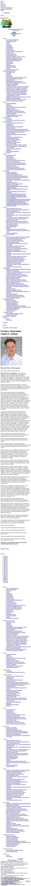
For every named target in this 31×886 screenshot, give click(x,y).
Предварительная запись (12, 225)
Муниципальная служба (9, 70)
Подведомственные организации (14, 126)
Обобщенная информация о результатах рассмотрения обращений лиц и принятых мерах (18, 306)
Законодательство (10, 80)
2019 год (5, 564)
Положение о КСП (11, 155)
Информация (6, 12)
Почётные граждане (11, 54)
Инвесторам (6, 268)
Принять (28, 881)
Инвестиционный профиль (13, 298)
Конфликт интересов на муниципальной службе (18, 96)
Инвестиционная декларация (13, 277)
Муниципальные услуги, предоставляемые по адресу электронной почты (17, 210)
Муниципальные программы (13, 178)
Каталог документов (11, 172)
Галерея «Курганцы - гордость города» (15, 56)
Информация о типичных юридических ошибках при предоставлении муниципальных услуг (18, 230)
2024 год (5, 557)
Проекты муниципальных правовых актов (16, 129)
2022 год (5, 560)
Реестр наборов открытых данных (14, 313)
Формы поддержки (11, 288)
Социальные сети (10, 310)
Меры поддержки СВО (12, 220)
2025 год (5, 556)
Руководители (9, 124)
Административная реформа (13, 139)
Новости (8, 104)
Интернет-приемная (11, 113)
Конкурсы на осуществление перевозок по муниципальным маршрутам (16, 249)
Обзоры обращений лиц (12, 304)
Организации (9, 48)
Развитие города (10, 50)
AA (1, 5)
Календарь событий (11, 67)
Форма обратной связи (12, 294)
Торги (4, 235)
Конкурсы (8, 74)
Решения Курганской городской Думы (15, 112)
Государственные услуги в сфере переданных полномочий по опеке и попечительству (17, 218)
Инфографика (9, 47)
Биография (9, 118)
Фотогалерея (9, 61)
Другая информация (11, 226)
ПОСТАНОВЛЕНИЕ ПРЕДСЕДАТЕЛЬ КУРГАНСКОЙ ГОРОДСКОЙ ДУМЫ (16, 195)
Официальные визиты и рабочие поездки (16, 144)
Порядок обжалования (11, 173)
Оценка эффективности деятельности (15, 131)
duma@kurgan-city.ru (9, 871)
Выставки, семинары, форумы (13, 290)
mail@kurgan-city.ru (8, 866)
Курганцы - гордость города (10, 327)
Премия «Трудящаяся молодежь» (14, 59)
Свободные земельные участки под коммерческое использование (15, 262)
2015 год (5, 569)
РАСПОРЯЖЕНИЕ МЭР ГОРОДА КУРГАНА (17, 200)
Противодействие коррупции (13, 60)
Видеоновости (9, 63)
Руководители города (11, 55)
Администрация (7, 121)
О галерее (5, 582)
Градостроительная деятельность (14, 51)
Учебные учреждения (11, 85)
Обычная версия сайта (6, 9)
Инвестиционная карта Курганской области (17, 275)
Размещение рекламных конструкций (15, 246)
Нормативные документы (12, 166)
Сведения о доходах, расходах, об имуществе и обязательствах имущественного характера (17, 87)
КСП (4, 154)
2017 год (5, 566)
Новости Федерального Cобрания (14, 100)
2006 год (5, 580)
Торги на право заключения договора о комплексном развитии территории (16, 259)
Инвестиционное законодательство (15, 283)
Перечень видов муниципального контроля (17, 221)
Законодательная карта (12, 309)
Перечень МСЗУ (10, 234)
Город (4, 38)
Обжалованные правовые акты (14, 174)
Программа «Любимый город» (13, 58)
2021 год (5, 561)
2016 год (5, 567)
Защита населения (10, 133)
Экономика (9, 46)
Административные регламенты (14, 183)
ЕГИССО (8, 152)
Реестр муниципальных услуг (13, 208)
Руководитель (9, 156)
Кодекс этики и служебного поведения (16, 169)
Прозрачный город (11, 65)
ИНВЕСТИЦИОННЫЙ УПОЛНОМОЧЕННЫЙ (18, 269)
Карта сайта (9, 320)
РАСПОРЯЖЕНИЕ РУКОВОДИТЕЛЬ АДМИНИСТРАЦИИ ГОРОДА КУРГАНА (17, 202)
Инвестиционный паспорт (12, 278)
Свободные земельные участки (14, 266)
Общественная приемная (12, 151)
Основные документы (11, 182)
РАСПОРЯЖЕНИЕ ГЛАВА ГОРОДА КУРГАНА (18, 199)
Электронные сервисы (11, 224)
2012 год (5, 573)
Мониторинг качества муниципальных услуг (17, 222)
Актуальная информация (12, 39)
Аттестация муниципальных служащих (16, 82)
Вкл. (8, 7)
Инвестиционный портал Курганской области (17, 291)
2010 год (5, 575)
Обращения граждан (8, 299)
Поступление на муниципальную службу (16, 77)
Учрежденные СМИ (11, 143)
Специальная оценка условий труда (15, 168)
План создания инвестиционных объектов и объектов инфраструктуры (17, 281)
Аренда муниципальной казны (14, 239)
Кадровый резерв (10, 72)
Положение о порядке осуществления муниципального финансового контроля (16, 163)
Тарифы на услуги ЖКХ (12, 185)
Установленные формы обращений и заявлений (18, 130)
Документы (6, 170)
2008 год (5, 578)
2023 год (5, 558)
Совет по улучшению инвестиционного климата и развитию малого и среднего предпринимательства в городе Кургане (18, 273)
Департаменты (10, 125)
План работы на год (11, 159)
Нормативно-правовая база (13, 308)
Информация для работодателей (14, 81)
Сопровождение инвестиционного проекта (17, 285)
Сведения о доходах (11, 165)
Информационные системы (13, 142)
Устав (7, 43)
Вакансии (8, 73)
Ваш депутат (9, 106)
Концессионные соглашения (13, 247)
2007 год (5, 579)
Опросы (8, 68)
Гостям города (9, 52)
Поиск (5, 317)
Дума (4, 102)
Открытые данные (8, 312)
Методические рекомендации (13, 98)
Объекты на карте (10, 128)
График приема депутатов (12, 109)
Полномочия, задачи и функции (14, 137)
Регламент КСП (10, 157)
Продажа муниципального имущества (15, 238)
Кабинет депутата (10, 108)
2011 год (5, 574)
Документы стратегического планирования (17, 177)
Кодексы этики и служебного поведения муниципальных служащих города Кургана (17, 89)
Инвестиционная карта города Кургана (16, 279)
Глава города (6, 117)
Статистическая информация (13, 148)
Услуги (5, 207)
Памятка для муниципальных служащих (16, 99)
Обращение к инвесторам (12, 270)
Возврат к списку (5, 548)
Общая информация (11, 41)
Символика (9, 45)
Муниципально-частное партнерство (15, 296)
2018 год (5, 565)
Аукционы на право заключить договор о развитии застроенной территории (16, 257)
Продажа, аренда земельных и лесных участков (18, 237)
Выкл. (11, 7)
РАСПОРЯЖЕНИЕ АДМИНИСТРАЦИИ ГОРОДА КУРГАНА (16, 197)
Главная (5, 322)
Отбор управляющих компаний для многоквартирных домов (15, 241)
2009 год (5, 577)
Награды (8, 64)
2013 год (5, 571)
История (8, 42)
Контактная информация (12, 83)
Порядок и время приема (12, 301)
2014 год (5, 570)
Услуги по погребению (12, 233)
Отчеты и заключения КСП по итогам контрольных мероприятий (15, 161)
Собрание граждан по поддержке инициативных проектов (14, 115)
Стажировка (9, 76)
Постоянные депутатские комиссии (15, 111)
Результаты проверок (11, 141)
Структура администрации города (14, 122)
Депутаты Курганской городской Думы (16, 107)
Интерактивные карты (11, 314)
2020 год (5, 562)
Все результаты (4, 18)
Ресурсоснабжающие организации (14, 295)
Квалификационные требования (14, 78)
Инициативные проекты (12, 69)
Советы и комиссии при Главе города (15, 120)
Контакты (8, 150)
